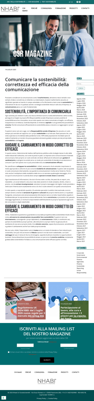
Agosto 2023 (81, 178)
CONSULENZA (46, 8)
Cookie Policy (52, 398)
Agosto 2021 (81, 230)
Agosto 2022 (81, 204)
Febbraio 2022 (82, 217)
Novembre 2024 (82, 145)
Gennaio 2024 (81, 167)
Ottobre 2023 (81, 173)
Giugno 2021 (81, 235)
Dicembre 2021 (82, 222)
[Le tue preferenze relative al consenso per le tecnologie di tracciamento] (3, 398)
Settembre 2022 (82, 202)
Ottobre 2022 (81, 200)
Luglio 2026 (81, 101)
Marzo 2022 (81, 215)
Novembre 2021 (82, 224)
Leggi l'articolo (36, 317)
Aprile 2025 (80, 134)
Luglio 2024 (81, 154)
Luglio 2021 (81, 233)
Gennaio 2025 (81, 140)
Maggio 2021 (81, 237)
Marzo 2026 (81, 110)
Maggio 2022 (81, 211)
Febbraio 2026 (82, 112)
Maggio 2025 (81, 132)
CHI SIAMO (25, 9)
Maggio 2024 (81, 158)
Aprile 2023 (80, 187)
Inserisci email (25, 348)
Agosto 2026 (81, 99)
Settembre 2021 (82, 228)
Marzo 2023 (81, 189)
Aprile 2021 (80, 239)
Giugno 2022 (81, 208)
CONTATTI (85, 8)
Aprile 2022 (80, 213)
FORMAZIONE (60, 8)
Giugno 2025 (81, 130)
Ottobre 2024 (81, 147)
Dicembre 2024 (82, 143)
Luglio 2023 (81, 180)
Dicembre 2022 (82, 195)
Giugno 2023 (81, 182)
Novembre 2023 (82, 171)
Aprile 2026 (80, 108)
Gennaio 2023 (81, 193)
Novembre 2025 (82, 119)
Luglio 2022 (81, 206)
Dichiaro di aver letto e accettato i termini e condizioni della (33, 352)
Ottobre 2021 (81, 226)
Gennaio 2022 (81, 219)
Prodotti (73, 8)
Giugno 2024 (81, 156)
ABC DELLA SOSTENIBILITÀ (16, 2)
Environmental (82, 257)
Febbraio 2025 (82, 138)
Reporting (80, 268)
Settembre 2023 (82, 176)
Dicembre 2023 (82, 169)
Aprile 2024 (80, 160)
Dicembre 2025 (82, 116)
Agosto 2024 (81, 151)
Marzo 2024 (81, 162)
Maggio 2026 (81, 105)
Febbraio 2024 (82, 165)
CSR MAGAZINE (33, 2)
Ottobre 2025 (81, 121)
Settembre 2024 (82, 149)
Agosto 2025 (81, 125)
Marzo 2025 (81, 136)
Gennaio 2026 (81, 114)
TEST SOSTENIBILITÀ (49, 2)
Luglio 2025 (81, 127)
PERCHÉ (34, 8)
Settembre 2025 (82, 123)
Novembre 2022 (82, 197)
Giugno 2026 (81, 103)
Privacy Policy (52, 352)
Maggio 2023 (81, 184)
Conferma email (69, 348)
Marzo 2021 (81, 241)
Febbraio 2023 (82, 191)
